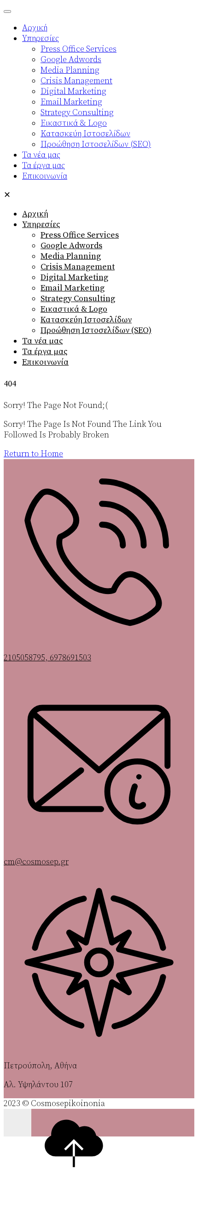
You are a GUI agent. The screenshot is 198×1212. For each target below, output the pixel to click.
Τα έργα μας (44, 351)
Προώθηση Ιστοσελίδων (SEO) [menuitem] (96, 144)
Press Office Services (80, 235)
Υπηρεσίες (41, 224)
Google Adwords (71, 245)
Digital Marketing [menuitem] (73, 91)
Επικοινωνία (45, 362)
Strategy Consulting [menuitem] (77, 112)
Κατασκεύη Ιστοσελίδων (86, 320)
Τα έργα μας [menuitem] (43, 165)
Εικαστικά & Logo (74, 309)
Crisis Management (78, 267)
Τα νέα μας (42, 341)
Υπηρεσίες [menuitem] (40, 38)
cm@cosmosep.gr (36, 862)
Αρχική (35, 214)
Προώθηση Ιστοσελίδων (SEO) (96, 330)
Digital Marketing (74, 277)
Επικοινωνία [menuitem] (44, 176)
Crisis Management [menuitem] (76, 81)
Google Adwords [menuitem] (71, 59)
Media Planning (71, 256)
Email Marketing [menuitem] (71, 102)
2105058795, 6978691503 (47, 658)
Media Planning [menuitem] (70, 70)
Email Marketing (73, 288)
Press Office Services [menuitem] (78, 49)
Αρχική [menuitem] (34, 28)
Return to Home (33, 454)
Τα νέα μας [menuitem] (41, 155)
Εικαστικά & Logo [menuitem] (74, 123)
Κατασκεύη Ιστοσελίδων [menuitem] (85, 133)
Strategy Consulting (78, 298)
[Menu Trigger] (7, 11)
